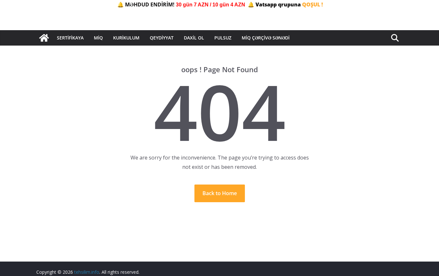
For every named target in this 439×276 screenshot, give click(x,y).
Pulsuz (222, 38)
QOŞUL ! (312, 4)
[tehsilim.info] (44, 38)
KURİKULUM (126, 38)
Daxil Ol (194, 38)
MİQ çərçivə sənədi (266, 38)
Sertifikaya (70, 38)
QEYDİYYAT (162, 38)
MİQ (98, 38)
